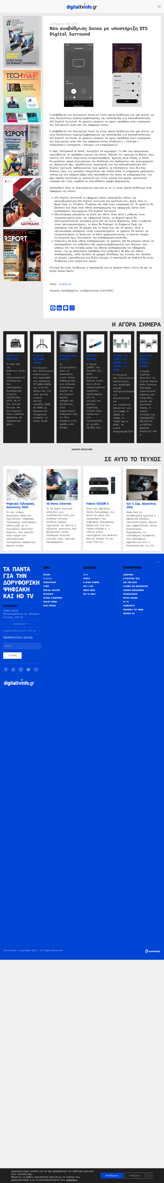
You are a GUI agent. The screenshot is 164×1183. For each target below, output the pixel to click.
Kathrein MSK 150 (12, 357)
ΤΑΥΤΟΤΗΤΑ (48, 594)
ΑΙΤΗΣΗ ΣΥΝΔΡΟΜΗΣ (52, 598)
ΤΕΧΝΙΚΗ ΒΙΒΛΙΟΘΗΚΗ (133, 590)
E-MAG (46, 586)
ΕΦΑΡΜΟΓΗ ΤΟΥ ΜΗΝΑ (133, 609)
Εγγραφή (12, 655)
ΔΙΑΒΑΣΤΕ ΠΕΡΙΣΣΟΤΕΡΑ (82, 449)
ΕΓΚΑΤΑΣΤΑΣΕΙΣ (130, 594)
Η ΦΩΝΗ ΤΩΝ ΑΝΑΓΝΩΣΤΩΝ (135, 586)
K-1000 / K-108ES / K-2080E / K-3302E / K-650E (120, 362)
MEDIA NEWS (89, 590)
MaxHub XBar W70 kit (68, 357)
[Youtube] (28, 669)
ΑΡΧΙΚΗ (46, 574)
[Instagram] (20, 669)
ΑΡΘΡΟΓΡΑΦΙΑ (49, 582)
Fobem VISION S (97, 503)
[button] (159, 6)
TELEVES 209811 (91, 357)
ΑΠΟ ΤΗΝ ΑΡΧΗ (130, 582)
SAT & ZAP (88, 586)
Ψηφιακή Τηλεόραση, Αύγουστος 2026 (20, 505)
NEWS (85, 574)
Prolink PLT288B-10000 (39, 359)
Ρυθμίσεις (134, 1175)
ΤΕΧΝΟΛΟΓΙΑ (129, 605)
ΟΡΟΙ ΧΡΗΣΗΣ (49, 605)
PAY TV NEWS (89, 594)
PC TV (126, 601)
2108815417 (19, 624)
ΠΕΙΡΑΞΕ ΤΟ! (129, 613)
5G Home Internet (58, 503)
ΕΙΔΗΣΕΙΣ (47, 578)
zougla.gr (65, 284)
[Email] (35, 669)
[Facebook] (5, 669)
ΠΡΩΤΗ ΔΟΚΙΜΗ (130, 598)
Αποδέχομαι (112, 1175)
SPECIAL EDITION (51, 590)
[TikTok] (13, 669)
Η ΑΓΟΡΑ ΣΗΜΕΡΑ (91, 582)
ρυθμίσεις (71, 1180)
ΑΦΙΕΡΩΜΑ (128, 574)
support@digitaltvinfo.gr (19, 630)
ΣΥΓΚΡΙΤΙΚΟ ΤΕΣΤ (131, 578)
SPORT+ (86, 578)
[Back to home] (82, 6)
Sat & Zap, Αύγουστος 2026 (141, 505)
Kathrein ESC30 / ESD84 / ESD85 (146, 360)
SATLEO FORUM (50, 601)
